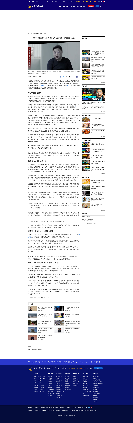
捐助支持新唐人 (73, 368)
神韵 (48, 1)
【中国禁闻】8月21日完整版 (72, 314)
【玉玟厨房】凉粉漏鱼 (97, 118)
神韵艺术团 (37, 410)
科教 (39, 382)
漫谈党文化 (95, 397)
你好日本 (85, 378)
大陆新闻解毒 (59, 395)
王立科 (77, 107)
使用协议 (55, 407)
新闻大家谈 (59, 376)
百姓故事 (95, 395)
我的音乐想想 (86, 395)
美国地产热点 (68, 389)
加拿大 (39, 362)
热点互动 (58, 378)
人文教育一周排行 (87, 140)
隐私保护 (49, 407)
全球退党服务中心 (66, 410)
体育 (44, 378)
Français (82, 362)
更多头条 (103, 82)
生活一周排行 (86, 177)
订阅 (98, 368)
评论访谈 (82, 6)
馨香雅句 (67, 382)
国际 (35, 376)
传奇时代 (95, 378)
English (77, 362)
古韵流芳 (67, 380)
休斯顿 (53, 362)
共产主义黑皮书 (86, 216)
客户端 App (81, 407)
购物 (95, 1)
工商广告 (95, 401)
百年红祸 (95, 389)
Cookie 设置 (66, 420)
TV (97, 6)
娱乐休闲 (86, 374)
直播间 (64, 368)
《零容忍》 (42, 85)
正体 (61, 1)
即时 (74, 6)
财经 (39, 380)
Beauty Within (86, 385)
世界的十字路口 (60, 391)
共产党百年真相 (96, 380)
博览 (78, 6)
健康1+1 (75, 376)
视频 (63, 6)
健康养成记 (76, 382)
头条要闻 (36, 385)
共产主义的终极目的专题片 (89, 223)
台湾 (39, 378)
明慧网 (73, 410)
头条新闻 (84, 38)
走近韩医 (75, 385)
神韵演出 (36, 391)
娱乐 (44, 376)
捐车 (91, 1)
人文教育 (67, 374)
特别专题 (84, 213)
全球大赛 (42, 391)
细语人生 (58, 397)
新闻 (60, 6)
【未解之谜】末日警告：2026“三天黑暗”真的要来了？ (97, 145)
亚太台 (65, 362)
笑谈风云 (67, 378)
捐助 (87, 1)
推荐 (70, 6)
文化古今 (67, 387)
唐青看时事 (59, 389)
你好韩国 (85, 380)
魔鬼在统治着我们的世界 (88, 220)
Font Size (73, 77)
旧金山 (60, 362)
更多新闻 (103, 136)
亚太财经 (50, 395)
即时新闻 (36, 387)
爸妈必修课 (67, 385)
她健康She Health (77, 378)
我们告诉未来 (96, 376)
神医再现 (75, 383)
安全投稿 (62, 407)
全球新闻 (50, 376)
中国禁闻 (50, 380)
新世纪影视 (90, 410)
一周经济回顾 (51, 389)
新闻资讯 (33, 33)
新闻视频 (50, 374)
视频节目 (50, 368)
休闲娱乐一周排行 (87, 115)
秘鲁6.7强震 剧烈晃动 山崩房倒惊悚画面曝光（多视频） (98, 59)
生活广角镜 (85, 376)
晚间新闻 (50, 382)
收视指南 (43, 407)
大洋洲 (48, 362)
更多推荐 (103, 111)
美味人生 (85, 383)
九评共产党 (95, 385)
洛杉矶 (44, 362)
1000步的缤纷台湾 (87, 392)
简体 (64, 1)
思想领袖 (58, 383)
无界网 (84, 410)
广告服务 (68, 407)
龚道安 (30, 231)
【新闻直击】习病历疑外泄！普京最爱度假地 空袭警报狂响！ (97, 72)
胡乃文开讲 (76, 380)
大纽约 (35, 362)
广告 (83, 1)
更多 (96, 410)
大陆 (38, 33)
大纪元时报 (45, 410)
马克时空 (58, 393)
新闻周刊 (50, 385)
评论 (35, 380)
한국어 (98, 362)
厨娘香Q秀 (85, 389)
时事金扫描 (59, 380)
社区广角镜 (50, 391)
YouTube (104, 1)
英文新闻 (78, 1)
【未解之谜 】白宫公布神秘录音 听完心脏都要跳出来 (97, 169)
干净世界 (51, 410)
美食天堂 (85, 382)
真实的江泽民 (96, 387)
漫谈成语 (67, 383)
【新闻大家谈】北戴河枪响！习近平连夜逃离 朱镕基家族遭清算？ (97, 53)
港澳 (39, 376)
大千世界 (85, 387)
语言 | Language (70, 1)
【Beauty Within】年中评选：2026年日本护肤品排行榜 (97, 126)
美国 (35, 378)
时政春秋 (58, 382)
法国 (57, 362)
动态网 (79, 410)
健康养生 (76, 374)
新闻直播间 (91, 6)
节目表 (57, 368)
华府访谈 (50, 387)
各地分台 (57, 1)
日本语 (93, 362)
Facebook (99, 1)
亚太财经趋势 (51, 393)
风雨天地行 (95, 391)
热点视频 (42, 385)
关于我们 (37, 407)
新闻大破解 (59, 385)
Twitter (101, 1)
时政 (41, 33)
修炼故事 (95, 399)
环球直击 (50, 378)
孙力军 (69, 85)
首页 (29, 33)
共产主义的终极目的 (97, 382)
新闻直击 (50, 383)
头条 (67, 6)
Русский (88, 362)
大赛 (52, 1)
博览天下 (36, 389)
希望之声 (58, 410)
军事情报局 (59, 387)
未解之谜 (67, 376)
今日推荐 (84, 86)
